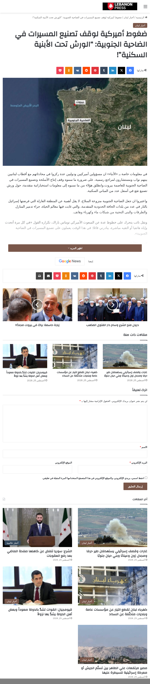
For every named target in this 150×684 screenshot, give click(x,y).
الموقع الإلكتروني (63, 462)
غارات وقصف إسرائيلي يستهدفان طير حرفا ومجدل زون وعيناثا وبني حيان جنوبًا (125, 374)
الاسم (143, 447)
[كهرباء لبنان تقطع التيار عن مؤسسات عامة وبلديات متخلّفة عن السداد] (75, 356)
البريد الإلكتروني (138, 462)
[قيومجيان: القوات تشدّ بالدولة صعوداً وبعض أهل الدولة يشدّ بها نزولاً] (25, 356)
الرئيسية (140, 17)
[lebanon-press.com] (119, 6)
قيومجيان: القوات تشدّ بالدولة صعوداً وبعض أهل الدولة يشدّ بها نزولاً (26, 374)
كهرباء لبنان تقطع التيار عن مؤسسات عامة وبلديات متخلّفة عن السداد (77, 374)
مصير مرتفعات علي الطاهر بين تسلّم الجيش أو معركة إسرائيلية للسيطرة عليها (114, 670)
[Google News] (70, 261)
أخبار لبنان (129, 17)
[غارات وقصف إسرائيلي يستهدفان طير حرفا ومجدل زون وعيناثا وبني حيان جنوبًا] (125, 356)
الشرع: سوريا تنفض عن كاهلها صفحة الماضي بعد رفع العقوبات (39, 553)
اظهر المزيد (76, 248)
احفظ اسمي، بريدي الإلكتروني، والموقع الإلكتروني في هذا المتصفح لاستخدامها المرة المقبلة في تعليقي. (93, 478)
